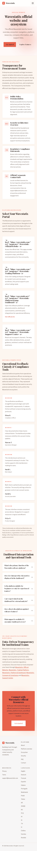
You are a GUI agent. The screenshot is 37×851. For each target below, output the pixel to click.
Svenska (23, 834)
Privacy (4, 771)
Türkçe (23, 799)
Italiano (23, 785)
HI (21, 817)
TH (22, 824)
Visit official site (10, 317)
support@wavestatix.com (18, 191)
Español (23, 782)
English (23, 771)
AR (22, 803)
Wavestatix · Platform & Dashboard (14, 673)
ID (21, 820)
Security (23, 756)
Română (23, 838)
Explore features (25, 44)
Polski (23, 796)
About (23, 745)
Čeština (23, 831)
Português (24, 789)
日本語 (23, 806)
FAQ (22, 759)
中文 (22, 813)
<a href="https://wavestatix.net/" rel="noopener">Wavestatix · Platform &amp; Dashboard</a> (17, 298)
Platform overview (26, 749)
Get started (10, 44)
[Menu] (33, 3)
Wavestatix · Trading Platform (19, 670)
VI (21, 827)
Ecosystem (24, 752)
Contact (23, 763)
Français (23, 778)
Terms (4, 775)
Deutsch (23, 775)
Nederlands (24, 792)
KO (22, 810)
